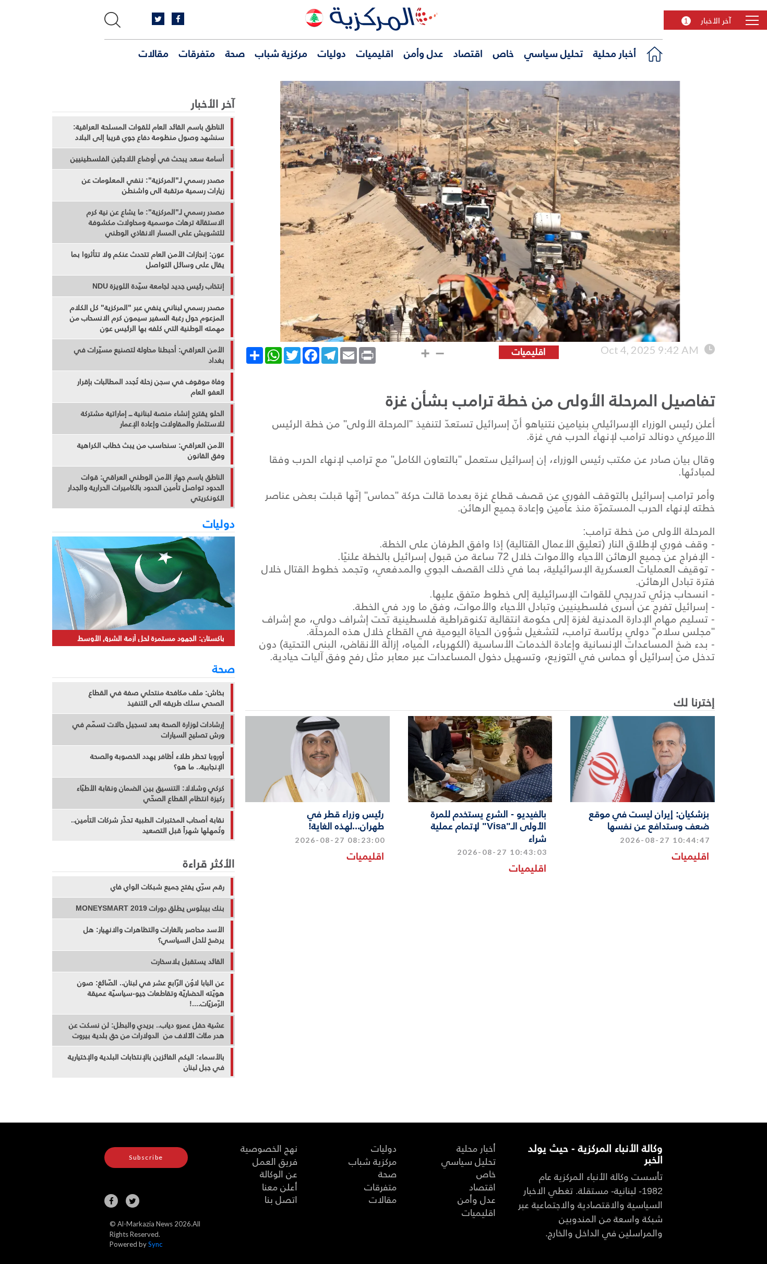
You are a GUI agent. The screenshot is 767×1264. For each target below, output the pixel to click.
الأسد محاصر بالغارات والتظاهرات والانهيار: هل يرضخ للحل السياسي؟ (153, 934)
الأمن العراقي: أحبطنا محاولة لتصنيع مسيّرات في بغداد (149, 354)
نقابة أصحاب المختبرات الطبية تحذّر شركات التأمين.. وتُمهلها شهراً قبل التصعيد (147, 825)
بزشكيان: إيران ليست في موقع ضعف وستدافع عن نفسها (649, 819)
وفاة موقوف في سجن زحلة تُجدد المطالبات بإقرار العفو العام (150, 386)
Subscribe (146, 1157)
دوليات (332, 52)
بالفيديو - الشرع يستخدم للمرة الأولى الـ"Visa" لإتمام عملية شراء (488, 825)
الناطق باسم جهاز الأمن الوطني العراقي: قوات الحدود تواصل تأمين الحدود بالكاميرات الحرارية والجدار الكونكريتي (146, 487)
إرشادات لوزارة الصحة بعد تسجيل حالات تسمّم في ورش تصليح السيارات (148, 729)
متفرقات (197, 52)
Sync (155, 1244)
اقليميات (374, 52)
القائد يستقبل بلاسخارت (187, 961)
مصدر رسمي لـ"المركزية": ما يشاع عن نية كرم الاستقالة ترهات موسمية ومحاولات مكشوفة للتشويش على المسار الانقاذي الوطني (155, 222)
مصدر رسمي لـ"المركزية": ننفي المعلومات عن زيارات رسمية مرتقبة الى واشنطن (153, 185)
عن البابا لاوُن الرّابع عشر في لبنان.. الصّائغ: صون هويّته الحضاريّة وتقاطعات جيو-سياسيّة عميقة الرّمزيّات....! (150, 993)
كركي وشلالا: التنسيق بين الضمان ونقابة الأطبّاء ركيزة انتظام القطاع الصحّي (150, 793)
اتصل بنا (281, 1199)
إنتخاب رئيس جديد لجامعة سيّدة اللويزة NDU (158, 286)
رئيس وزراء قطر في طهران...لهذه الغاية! (345, 819)
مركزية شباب (281, 52)
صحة (235, 52)
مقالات (154, 52)
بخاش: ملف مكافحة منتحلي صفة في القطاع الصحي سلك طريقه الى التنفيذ (156, 697)
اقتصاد (468, 52)
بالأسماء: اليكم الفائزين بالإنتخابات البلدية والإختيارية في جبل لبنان (146, 1062)
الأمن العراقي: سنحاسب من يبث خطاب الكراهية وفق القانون (150, 450)
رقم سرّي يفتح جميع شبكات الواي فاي (167, 886)
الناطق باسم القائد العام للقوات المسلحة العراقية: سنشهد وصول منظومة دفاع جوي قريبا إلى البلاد (148, 132)
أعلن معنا (279, 1186)
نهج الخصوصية (269, 1148)
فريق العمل (275, 1161)
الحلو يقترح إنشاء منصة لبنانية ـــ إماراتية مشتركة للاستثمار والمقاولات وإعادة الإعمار (152, 418)
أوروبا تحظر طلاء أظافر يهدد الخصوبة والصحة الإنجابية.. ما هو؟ (157, 761)
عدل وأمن (423, 52)
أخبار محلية (614, 52)
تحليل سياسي (553, 52)
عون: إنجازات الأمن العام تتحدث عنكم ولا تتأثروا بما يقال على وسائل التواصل (147, 259)
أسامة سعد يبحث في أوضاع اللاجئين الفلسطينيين (147, 158)
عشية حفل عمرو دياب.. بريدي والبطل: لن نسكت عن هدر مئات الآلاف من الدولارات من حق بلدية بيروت (146, 1030)
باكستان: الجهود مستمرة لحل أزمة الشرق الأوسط (151, 638)
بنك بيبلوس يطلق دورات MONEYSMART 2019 (150, 908)
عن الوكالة (278, 1173)
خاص (503, 52)
